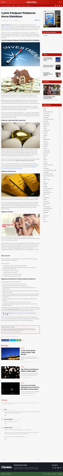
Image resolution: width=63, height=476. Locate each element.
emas (32, 207)
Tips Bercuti (51, 133)
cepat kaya (13, 29)
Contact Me (59, 473)
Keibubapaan (51, 144)
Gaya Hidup (8, 5)
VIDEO (51, 157)
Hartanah (51, 148)
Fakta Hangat (51, 117)
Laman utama (4, 9)
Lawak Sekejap (51, 168)
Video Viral (51, 221)
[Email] (39, 20)
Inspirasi (51, 177)
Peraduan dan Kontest (51, 192)
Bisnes (51, 217)
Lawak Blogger (51, 172)
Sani (5, 409)
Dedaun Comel (8, 427)
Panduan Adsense (51, 179)
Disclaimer (9, 332)
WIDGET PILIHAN (51, 152)
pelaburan (11, 93)
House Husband (51, 113)
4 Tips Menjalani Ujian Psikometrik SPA (49, 97)
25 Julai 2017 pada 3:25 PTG (17, 427)
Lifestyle (9, 9)
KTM (51, 214)
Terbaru (3, 459)
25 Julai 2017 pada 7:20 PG (11, 409)
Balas (5, 415)
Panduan (51, 110)
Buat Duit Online (51, 123)
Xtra (51, 181)
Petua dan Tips (51, 201)
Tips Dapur (19, 5)
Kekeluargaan (51, 121)
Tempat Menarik (51, 124)
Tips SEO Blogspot (51, 139)
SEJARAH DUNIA (51, 190)
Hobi (24, 5)
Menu (3, 2)
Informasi (51, 166)
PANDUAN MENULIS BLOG (51, 112)
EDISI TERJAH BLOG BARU (51, 174)
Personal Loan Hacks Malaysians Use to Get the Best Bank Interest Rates (30, 387)
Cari (59, 2)
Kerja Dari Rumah (51, 130)
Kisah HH (51, 205)
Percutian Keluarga (51, 206)
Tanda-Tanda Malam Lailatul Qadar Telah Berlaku (28, 352)
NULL (51, 195)
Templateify (8, 473)
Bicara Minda (51, 154)
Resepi (13, 5)
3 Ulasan (18, 20)
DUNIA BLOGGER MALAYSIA (51, 119)
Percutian (51, 128)
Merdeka (51, 199)
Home (2, 5)
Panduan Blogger (51, 203)
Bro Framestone (8, 419)
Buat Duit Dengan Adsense (51, 164)
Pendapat (51, 185)
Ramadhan (51, 135)
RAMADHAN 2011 (51, 210)
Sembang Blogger (14, 336)
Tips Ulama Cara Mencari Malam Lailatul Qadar (30, 370)
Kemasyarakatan (51, 197)
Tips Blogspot (51, 143)
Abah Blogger (51, 212)
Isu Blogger (51, 186)
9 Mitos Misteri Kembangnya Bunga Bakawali (47, 74)
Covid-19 (51, 161)
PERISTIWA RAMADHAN (51, 208)
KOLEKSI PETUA (51, 194)
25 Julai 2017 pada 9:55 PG (17, 419)
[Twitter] (37, 20)
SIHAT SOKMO (51, 216)
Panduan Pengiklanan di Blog (51, 175)
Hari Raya (51, 141)
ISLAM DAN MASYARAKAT (51, 188)
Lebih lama (37, 459)
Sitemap (49, 473)
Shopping (51, 126)
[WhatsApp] (17, 340)
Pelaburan (8, 336)
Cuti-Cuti (28, 5)
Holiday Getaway (51, 150)
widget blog (51, 183)
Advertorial (51, 132)
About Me (54, 473)
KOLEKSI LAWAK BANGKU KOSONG (51, 170)
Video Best (51, 159)
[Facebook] (35, 20)
